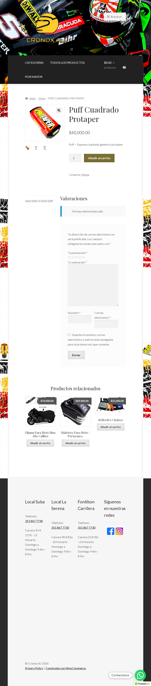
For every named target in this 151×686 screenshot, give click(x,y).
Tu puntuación (77, 252)
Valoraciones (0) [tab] (38, 201)
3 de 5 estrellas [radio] (76, 257)
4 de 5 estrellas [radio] (79, 257)
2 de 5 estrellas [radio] (72, 257)
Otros (41, 98)
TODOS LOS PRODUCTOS (67, 62)
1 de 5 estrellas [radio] (69, 257)
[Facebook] (111, 531)
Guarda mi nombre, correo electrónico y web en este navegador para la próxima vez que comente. (91, 339)
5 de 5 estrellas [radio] (83, 257)
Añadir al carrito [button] (40, 443)
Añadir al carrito (99, 158)
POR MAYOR (33, 76)
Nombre (74, 312)
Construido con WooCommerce (66, 668)
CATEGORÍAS (34, 62)
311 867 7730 (34, 521)
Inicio (32, 98)
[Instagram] (119, 531)
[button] (59, 110)
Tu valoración (77, 262)
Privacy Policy (34, 668)
